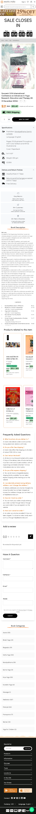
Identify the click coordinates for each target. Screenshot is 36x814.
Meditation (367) (8, 700)
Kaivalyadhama (16, 40)
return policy (21, 467)
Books (7, 40)
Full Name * (6, 575)
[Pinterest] (17, 798)
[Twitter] (14, 798)
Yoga (10, 40)
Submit (10, 616)
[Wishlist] (28, 2)
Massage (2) (7, 692)
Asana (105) (6, 632)
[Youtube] (24, 798)
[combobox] (17, 7)
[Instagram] (19, 798)
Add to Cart (24, 119)
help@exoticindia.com (11, 494)
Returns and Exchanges (15, 178)
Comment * (7, 559)
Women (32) (7, 722)
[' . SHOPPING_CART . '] (31, 2)
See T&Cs (21, 200)
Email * (5, 586)
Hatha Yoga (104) (8, 655)
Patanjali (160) (7, 707)
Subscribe (27, 748)
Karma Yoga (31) (8, 670)
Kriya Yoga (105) (8, 677)
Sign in (24, 2)
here (22, 503)
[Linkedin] (22, 798)
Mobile (5, 599)
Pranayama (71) (8, 714)
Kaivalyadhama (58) (9, 662)
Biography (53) (7, 647)
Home (2, 40)
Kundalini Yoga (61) (9, 685)
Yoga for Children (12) (9, 729)
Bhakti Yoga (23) (8, 640)
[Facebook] (12, 798)
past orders (9, 505)
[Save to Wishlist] (21, 101)
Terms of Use (22, 610)
